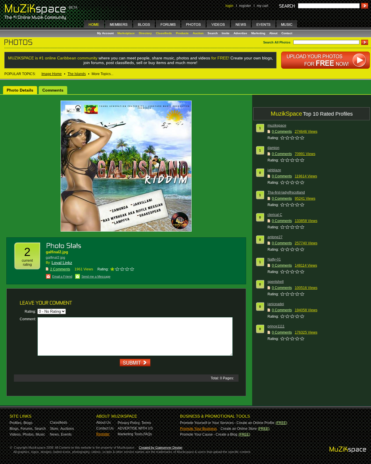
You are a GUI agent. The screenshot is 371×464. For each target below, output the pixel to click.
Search (213, 33)
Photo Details (20, 90)
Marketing (258, 33)
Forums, (27, 429)
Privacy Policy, (129, 423)
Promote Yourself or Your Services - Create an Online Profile (227, 423)
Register (103, 434)
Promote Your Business (198, 429)
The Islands (77, 74)
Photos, (28, 434)
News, (55, 434)
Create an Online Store (239, 429)
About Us (103, 423)
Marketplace (126, 33)
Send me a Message (95, 276)
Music (40, 434)
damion (273, 148)
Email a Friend (62, 276)
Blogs (27, 423)
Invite (226, 33)
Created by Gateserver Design (160, 447)
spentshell (276, 282)
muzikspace (277, 125)
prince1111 (276, 326)
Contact (286, 33)
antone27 (275, 237)
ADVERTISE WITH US (135, 428)
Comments (52, 90)
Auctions (67, 429)
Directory (145, 33)
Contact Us (105, 428)
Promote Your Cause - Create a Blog (208, 434)
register (245, 6)
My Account (105, 33)
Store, (54, 429)
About (273, 33)
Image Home (51, 74)
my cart (262, 6)
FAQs (147, 434)
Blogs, (14, 429)
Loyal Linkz (62, 262)
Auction (198, 33)
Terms (146, 423)
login (229, 6)
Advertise (240, 33)
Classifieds (164, 33)
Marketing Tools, (130, 434)
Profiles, (16, 423)
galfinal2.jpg (57, 252)
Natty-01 (274, 259)
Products (182, 33)
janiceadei (276, 304)
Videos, (15, 434)
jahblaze (274, 170)
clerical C (275, 215)
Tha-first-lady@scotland (286, 192)
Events (66, 434)
